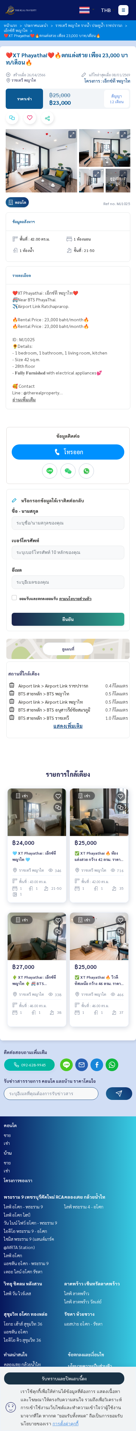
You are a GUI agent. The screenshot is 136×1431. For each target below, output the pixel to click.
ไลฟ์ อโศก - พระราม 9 (23, 1206)
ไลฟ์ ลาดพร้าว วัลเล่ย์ (83, 1301)
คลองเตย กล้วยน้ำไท (84, 1197)
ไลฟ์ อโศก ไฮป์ (17, 1215)
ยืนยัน (68, 619)
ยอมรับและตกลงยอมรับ (38, 598)
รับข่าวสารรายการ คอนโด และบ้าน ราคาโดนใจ (50, 1081)
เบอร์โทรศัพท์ (25, 540)
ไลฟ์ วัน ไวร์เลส (17, 1293)
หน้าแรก (10, 25)
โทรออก (73, 451)
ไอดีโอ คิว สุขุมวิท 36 (22, 1340)
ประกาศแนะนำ (36, 25)
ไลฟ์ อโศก (13, 1255)
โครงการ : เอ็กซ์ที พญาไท (107, 81)
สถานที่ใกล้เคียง (24, 673)
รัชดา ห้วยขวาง (79, 1314)
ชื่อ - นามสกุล (25, 511)
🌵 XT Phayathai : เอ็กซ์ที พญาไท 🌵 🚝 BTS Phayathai (34, 981)
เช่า (7, 1143)
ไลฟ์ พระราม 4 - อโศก (83, 1206)
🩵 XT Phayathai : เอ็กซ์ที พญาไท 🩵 (34, 856)
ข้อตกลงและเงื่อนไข (86, 1354)
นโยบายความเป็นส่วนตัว (90, 1366)
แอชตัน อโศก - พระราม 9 (26, 1263)
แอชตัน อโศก (16, 1331)
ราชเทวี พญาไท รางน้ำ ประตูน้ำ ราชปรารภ (88, 25)
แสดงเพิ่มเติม (68, 726)
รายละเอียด (21, 275)
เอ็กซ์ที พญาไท (16, 30)
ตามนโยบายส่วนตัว (75, 598)
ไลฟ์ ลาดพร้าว (76, 1293)
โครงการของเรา (18, 1180)
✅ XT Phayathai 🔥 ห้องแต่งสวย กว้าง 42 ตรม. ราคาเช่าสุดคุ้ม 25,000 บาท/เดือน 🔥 (98, 856)
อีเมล (17, 570)
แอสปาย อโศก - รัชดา (83, 1324)
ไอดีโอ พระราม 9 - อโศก (25, 1231)
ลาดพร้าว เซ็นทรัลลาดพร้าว (92, 1283)
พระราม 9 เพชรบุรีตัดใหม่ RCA (34, 1197)
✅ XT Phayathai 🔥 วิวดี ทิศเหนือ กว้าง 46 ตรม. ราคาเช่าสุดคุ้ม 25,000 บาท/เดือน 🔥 (98, 981)
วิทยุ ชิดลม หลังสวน (23, 1283)
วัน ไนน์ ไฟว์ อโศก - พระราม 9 (30, 1223)
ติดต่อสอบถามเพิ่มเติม (25, 1052)
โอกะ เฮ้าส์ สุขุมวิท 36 (23, 1324)
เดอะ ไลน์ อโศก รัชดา (23, 1271)
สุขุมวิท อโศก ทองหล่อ (25, 1314)
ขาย (7, 1135)
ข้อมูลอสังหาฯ (23, 221)
